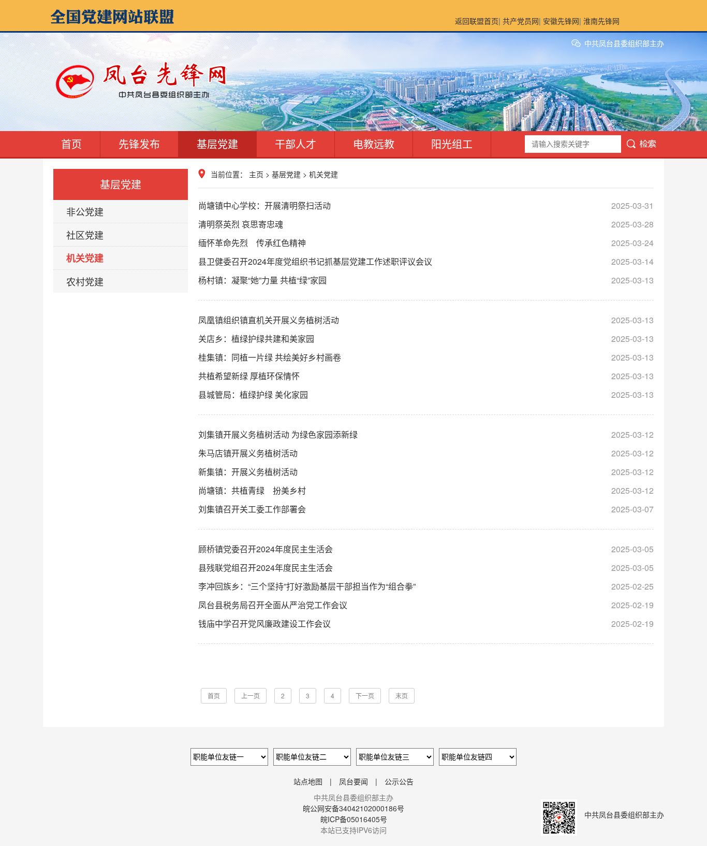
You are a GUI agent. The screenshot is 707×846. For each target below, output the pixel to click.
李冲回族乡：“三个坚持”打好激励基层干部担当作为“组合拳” (426, 586)
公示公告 (399, 781)
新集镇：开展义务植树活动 (426, 472)
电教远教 (373, 143)
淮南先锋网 (601, 21)
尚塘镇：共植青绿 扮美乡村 (426, 490)
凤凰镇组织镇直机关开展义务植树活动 (426, 320)
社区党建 (85, 234)
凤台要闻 (353, 781)
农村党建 (85, 281)
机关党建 (85, 258)
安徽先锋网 (561, 21)
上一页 (250, 695)
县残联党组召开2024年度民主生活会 (426, 567)
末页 (401, 695)
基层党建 (217, 143)
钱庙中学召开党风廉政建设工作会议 (426, 623)
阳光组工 (452, 143)
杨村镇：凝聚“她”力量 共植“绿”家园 (426, 280)
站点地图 (307, 781)
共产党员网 (521, 21)
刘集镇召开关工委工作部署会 (426, 509)
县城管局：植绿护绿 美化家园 (426, 394)
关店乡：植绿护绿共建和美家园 (426, 339)
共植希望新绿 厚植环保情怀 (426, 376)
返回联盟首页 (476, 21)
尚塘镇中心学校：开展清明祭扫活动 (426, 205)
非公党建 (85, 211)
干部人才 (295, 143)
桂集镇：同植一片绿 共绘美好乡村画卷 (426, 357)
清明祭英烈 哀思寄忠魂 (426, 224)
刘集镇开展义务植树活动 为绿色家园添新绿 (426, 434)
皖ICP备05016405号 (353, 819)
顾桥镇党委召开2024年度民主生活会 (426, 549)
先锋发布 (139, 143)
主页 (256, 174)
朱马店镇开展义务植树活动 (426, 453)
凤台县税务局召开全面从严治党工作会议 (426, 605)
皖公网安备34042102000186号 (353, 808)
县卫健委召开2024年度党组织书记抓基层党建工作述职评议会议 (426, 261)
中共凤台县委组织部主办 (624, 43)
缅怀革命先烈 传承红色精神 (426, 243)
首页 (71, 143)
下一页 (365, 695)
